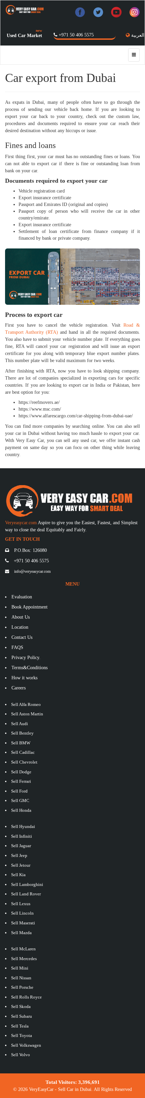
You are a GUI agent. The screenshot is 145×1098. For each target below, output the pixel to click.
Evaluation (21, 596)
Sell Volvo (20, 1054)
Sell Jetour (20, 865)
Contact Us (21, 637)
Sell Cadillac (23, 752)
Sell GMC (20, 800)
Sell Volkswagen (26, 1045)
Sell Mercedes (24, 958)
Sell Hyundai (23, 826)
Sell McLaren (23, 948)
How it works (24, 677)
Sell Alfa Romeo (26, 704)
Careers (18, 687)
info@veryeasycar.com (32, 571)
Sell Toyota (21, 1035)
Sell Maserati (23, 922)
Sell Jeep (19, 855)
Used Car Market (24, 35)
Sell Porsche (22, 987)
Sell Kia (18, 874)
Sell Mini (19, 968)
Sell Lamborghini (27, 884)
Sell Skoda (21, 1006)
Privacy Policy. (25, 657)
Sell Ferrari (21, 781)
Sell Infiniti (21, 836)
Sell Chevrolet (24, 762)
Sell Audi (19, 723)
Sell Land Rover (26, 893)
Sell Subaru (21, 1016)
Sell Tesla (20, 1026)
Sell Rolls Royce (26, 997)
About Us (20, 617)
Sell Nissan (21, 977)
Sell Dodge (21, 771)
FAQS (17, 647)
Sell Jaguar (21, 845)
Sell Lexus (20, 903)
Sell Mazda (21, 932)
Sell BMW (20, 742)
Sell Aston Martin (27, 713)
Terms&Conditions (29, 667)
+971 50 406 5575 (76, 34)
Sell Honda (21, 810)
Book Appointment (29, 607)
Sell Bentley (22, 733)
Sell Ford (19, 791)
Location (19, 627)
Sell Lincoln (22, 913)
